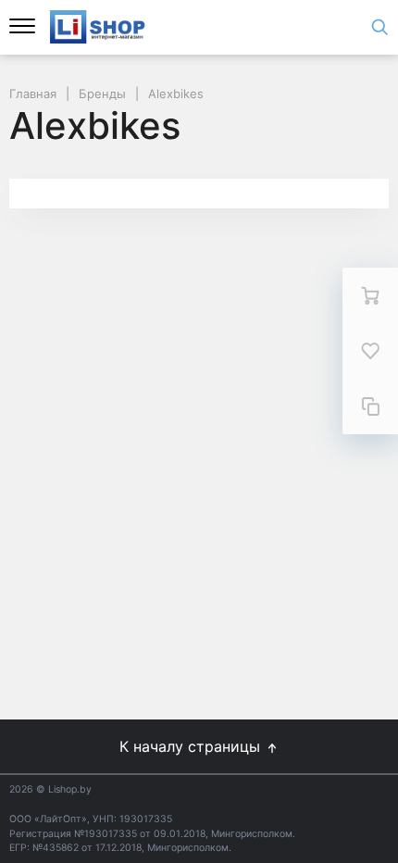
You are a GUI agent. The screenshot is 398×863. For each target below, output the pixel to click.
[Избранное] (370, 351)
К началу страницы (192, 746)
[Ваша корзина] (370, 295)
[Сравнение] (370, 406)
